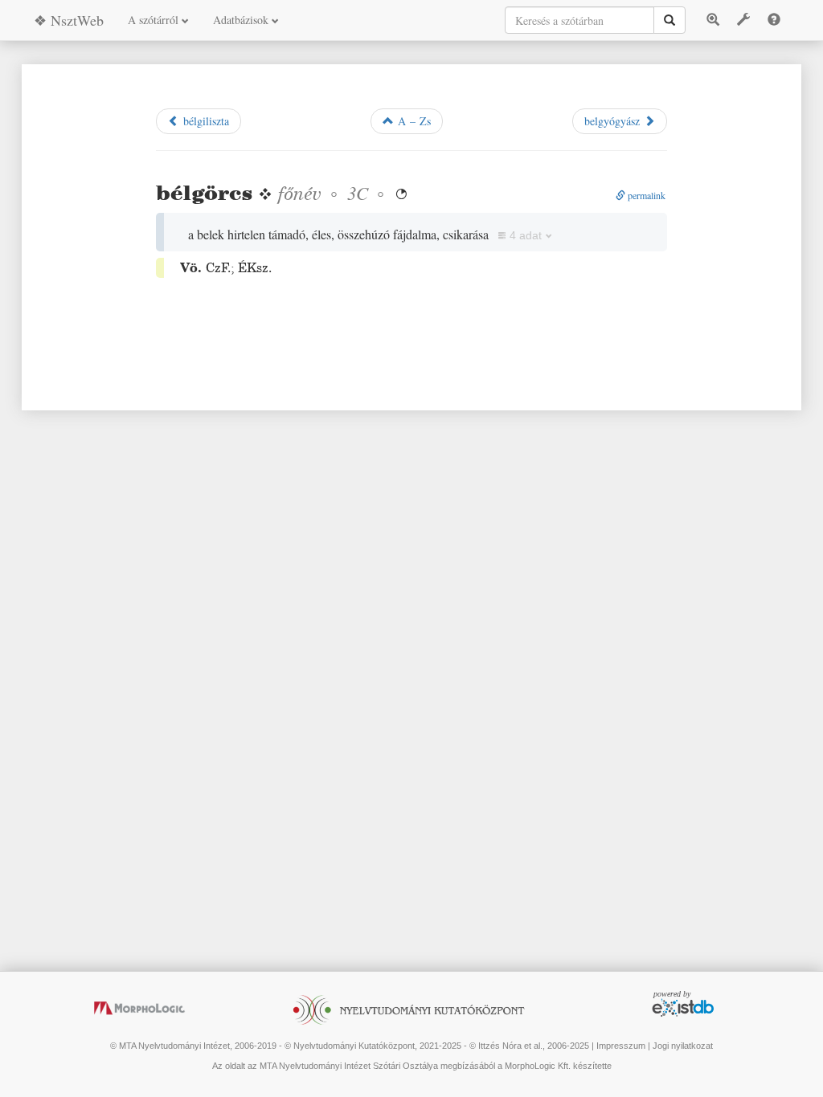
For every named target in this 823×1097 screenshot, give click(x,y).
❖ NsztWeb (69, 20)
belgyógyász (614, 120)
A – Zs (412, 120)
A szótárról (155, 19)
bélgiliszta (204, 120)
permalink (645, 195)
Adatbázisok (242, 19)
